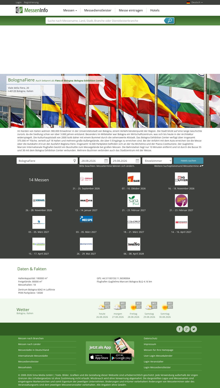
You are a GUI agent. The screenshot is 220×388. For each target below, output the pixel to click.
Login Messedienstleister (157, 367)
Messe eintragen (131, 10)
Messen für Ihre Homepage (158, 349)
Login (19, 2)
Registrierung (31, 2)
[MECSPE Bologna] (86, 222)
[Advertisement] (110, 49)
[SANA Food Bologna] (134, 200)
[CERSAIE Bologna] (86, 178)
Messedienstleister (97, 10)
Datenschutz (150, 338)
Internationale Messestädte (33, 355)
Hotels (154, 10)
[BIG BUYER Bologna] (181, 178)
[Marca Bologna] (86, 200)
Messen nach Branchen (31, 338)
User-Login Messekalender (158, 355)
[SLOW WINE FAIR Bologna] (181, 200)
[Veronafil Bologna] (39, 200)
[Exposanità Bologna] (181, 222)
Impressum (150, 344)
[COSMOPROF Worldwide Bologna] (134, 222)
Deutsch (196, 2)
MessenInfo (32, 10)
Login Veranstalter (153, 361)
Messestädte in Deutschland (33, 349)
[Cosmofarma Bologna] (39, 243)
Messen (69, 10)
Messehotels (25, 367)
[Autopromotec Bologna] (86, 243)
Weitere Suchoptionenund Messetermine (176, 165)
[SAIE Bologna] (134, 178)
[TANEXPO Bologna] (134, 243)
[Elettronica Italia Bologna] (39, 222)
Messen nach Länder (29, 344)
